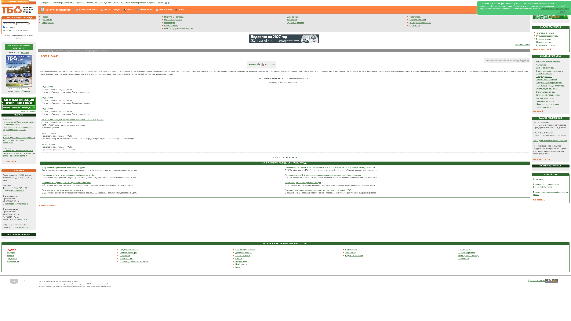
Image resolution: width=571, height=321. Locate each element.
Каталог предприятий (58, 9)
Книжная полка (171, 25)
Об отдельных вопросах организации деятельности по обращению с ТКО (318, 190)
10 (296, 157)
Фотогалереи (415, 17)
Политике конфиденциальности (555, 9)
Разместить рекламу (28, 111)
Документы (47, 20)
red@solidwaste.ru (16, 191)
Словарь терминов (418, 20)
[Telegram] (169, 3)
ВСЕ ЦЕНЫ (537, 111)
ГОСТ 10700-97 (47, 87)
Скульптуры (538, 179)
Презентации (146, 10)
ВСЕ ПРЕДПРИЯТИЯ (540, 159)
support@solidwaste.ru (18, 227)
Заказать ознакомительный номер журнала (18, 47)
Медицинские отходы (545, 42)
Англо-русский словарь (420, 23)
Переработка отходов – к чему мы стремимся (62, 190)
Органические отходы (545, 68)
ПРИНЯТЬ (563, 12)
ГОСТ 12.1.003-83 (48, 144)
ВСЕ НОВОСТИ (8, 161)
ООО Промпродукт (541, 122)
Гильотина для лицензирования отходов (303, 182)
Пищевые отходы (543, 39)
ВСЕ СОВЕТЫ (538, 200)
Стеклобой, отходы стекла (547, 89)
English (160, 3)
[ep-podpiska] (284, 39)
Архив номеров (14, 91)
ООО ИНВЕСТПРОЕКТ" (543, 133)
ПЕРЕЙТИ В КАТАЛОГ (541, 49)
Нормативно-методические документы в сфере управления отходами (81, 51)
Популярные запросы (173, 17)
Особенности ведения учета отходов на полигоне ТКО (66, 182)
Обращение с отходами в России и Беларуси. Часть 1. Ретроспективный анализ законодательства (330, 167)
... (298, 157)
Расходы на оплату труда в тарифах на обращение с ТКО (68, 175)
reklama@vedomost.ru (18, 219)
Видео (182, 10)
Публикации (169, 23)
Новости (45, 17)
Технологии (292, 20)
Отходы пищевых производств (549, 83)
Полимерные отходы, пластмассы (550, 86)
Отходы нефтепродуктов (546, 80)
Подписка (11, 250)
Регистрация (7, 30)
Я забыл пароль (22, 30)
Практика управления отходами (178, 28)
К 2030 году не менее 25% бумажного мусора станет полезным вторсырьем (19, 140)
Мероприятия (48, 23)
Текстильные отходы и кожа (548, 95)
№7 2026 (25, 53)
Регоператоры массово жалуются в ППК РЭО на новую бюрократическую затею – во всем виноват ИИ (19, 153)
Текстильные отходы (545, 33)
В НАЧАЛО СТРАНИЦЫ (47, 205)
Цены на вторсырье (173, 20)
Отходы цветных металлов (547, 45)
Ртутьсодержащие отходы (547, 36)
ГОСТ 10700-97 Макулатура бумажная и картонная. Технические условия (72, 120)
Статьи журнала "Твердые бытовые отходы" (285, 163)
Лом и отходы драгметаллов (548, 62)
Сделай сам (415, 25)
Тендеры (11, 253)
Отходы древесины (544, 77)
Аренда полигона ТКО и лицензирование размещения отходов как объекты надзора (323, 175)
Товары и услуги (112, 10)
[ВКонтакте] (166, 3)
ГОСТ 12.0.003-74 (48, 133)
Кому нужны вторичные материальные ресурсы (63, 167)
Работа (130, 10)
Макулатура (541, 65)
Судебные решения (295, 23)
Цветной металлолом (545, 98)
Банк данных (293, 17)
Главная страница (47, 51)
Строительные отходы (545, 92)
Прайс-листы (165, 10)
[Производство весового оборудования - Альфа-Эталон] (18, 103)
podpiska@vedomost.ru (18, 204)
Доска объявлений (88, 10)
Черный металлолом (545, 101)
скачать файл (254, 64)
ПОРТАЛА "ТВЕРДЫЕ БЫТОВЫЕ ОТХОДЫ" (288, 243)
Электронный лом (543, 107)
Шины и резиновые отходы (547, 104)
